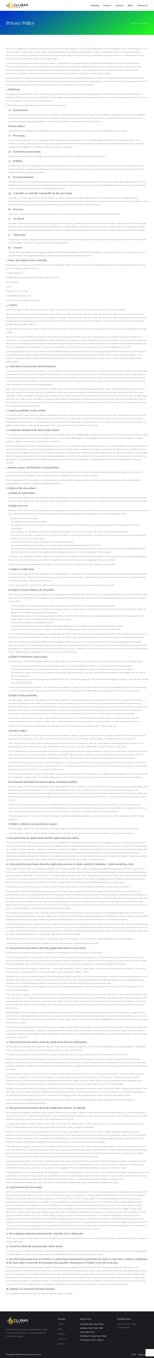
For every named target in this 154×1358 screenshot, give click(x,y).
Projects (61, 1334)
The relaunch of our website (91, 1340)
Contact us (62, 1339)
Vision (60, 1329)
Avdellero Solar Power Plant (91, 1328)
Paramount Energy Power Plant (93, 1336)
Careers (61, 1343)
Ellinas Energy (24, 1354)
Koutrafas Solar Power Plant (91, 1324)
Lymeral (38, 1354)
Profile (60, 1324)
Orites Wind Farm (87, 1332)
